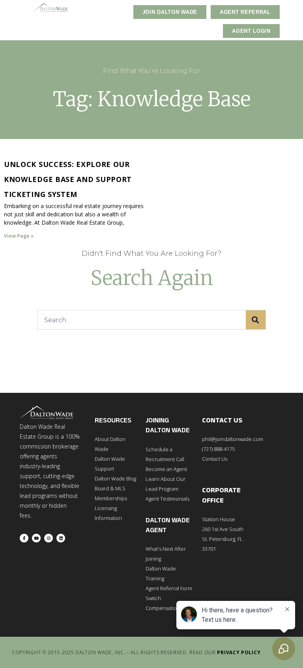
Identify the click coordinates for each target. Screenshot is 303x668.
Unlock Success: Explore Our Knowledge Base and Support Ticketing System (68, 179)
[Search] (256, 319)
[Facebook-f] (24, 538)
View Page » (19, 236)
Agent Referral (245, 12)
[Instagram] (48, 538)
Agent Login (251, 31)
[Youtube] (36, 538)
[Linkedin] (60, 538)
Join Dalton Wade (169, 12)
